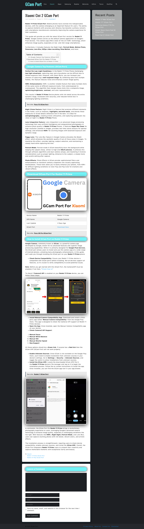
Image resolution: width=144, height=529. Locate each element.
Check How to (47, 269)
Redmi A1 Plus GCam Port (35, 457)
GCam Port (33, 4)
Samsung (68, 4)
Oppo (59, 4)
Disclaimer (115, 526)
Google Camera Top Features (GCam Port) (45, 57)
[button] (116, 4)
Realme (76, 4)
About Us (98, 526)
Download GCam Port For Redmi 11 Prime (42, 59)
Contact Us (106, 526)
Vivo (45, 4)
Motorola (85, 4)
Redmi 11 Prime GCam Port (35, 455)
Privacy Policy (88, 526)
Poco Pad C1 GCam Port (104, 35)
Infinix (94, 4)
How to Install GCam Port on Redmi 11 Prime (44, 61)
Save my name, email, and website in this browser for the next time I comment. (53, 509)
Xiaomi (52, 4)
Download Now (63, 227)
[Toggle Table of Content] (57, 54)
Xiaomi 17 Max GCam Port (105, 19)
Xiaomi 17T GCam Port (103, 22)
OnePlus (109, 4)
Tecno (101, 4)
